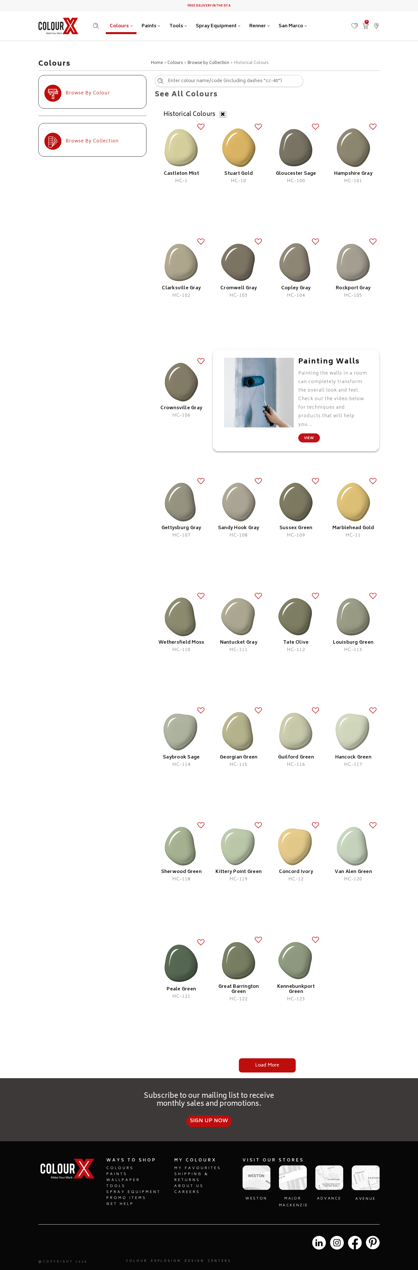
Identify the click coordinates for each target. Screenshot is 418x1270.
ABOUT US (189, 1186)
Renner (258, 26)
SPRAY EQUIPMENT (133, 1192)
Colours (120, 26)
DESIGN (194, 1261)
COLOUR (137, 1261)
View (309, 438)
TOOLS (116, 1186)
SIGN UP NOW (209, 1121)
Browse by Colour (88, 93)
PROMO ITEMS (126, 1198)
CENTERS (219, 1261)
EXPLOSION (166, 1261)
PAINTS (116, 1174)
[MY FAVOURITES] (354, 23)
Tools (176, 26)
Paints (150, 26)
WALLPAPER (123, 1180)
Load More (267, 1065)
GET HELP (120, 1204)
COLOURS (120, 1168)
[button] (376, 23)
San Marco (291, 26)
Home (157, 63)
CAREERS (187, 1192)
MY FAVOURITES (197, 1168)
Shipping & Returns (191, 1177)
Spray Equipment (217, 26)
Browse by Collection (208, 62)
